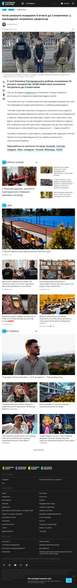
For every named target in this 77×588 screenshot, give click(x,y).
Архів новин (44, 541)
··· (54, 3)
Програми (6, 552)
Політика (6, 521)
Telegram (11, 149)
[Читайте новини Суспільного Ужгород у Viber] (21, 565)
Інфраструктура (45, 510)
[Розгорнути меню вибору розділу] (23, 3)
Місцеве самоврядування (50, 514)
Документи (44, 548)
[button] (4, 82)
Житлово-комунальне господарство (17, 510)
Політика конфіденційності (13, 548)
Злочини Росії (8, 524)
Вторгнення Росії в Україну (50, 480)
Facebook (50, 146)
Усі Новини (30, 3)
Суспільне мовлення (11, 545)
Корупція (43, 493)
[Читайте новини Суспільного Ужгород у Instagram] (10, 565)
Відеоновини (7, 531)
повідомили (30, 92)
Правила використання (49, 545)
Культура (43, 497)
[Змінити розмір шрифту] (73, 29)
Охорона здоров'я (47, 507)
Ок (69, 580)
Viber (20, 149)
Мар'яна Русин (12, 24)
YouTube (60, 146)
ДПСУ (4, 9)
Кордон (11, 9)
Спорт (4, 528)
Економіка (6, 500)
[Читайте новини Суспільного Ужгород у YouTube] (15, 565)
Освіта (42, 500)
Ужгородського (35, 81)
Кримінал (6, 497)
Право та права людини (12, 514)
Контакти (6, 541)
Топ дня (42, 531)
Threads (39, 149)
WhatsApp (50, 149)
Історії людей (45, 517)
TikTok (59, 149)
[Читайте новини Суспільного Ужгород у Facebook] (4, 565)
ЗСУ (3, 483)
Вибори (5, 504)
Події (4, 493)
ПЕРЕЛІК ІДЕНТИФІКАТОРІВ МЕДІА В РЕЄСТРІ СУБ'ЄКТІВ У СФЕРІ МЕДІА (55, 553)
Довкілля (6, 507)
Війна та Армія (45, 528)
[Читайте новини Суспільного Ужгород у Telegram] (26, 565)
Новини (5, 480)
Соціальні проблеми (48, 524)
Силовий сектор (21, 9)
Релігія (42, 521)
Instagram (29, 149)
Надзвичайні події (47, 504)
